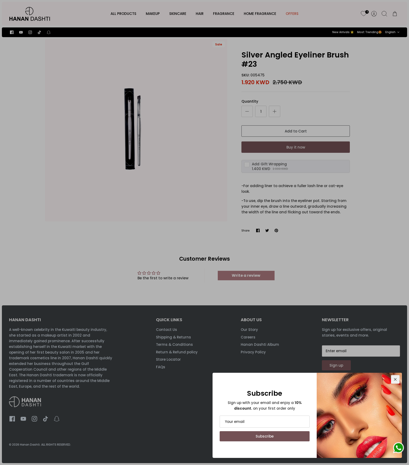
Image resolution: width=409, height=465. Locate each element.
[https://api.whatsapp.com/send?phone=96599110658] (398, 449)
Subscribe (265, 436)
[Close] (395, 379)
